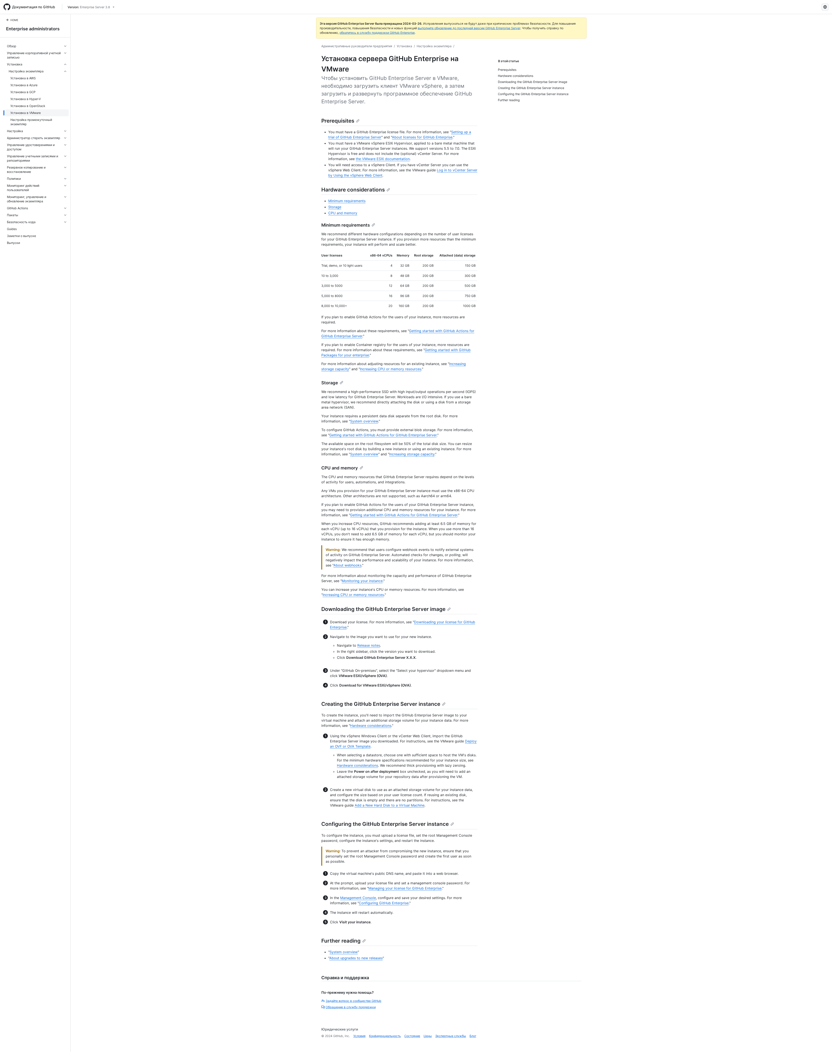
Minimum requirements (347, 201)
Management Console (358, 898)
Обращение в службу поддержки (351, 1007)
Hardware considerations (353, 190)
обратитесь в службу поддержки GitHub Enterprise (377, 32)
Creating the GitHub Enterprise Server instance (380, 704)
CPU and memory (342, 213)
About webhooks (347, 565)
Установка (404, 46)
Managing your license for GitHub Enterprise (405, 888)
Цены (428, 1036)
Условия (359, 1036)
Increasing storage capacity (411, 454)
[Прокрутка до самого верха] (822, 1042)
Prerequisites (337, 121)
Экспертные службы (450, 1036)
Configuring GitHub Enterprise (384, 903)
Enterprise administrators (33, 28)
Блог (473, 1036)
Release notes (368, 645)
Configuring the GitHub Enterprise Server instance (385, 824)
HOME (14, 20)
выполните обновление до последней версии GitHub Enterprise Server (469, 28)
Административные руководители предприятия (356, 46)
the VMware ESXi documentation (383, 159)
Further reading (341, 941)
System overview (364, 421)
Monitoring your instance (362, 581)
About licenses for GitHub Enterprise (422, 137)
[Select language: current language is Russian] (825, 6)
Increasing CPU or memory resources (390, 369)
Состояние (412, 1036)
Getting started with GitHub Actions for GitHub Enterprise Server (383, 435)
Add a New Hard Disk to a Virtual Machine (389, 805)
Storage (334, 207)
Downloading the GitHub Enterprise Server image (383, 609)
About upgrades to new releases (356, 958)
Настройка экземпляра (434, 46)
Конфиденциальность (385, 1036)
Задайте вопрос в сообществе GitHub (353, 1001)
